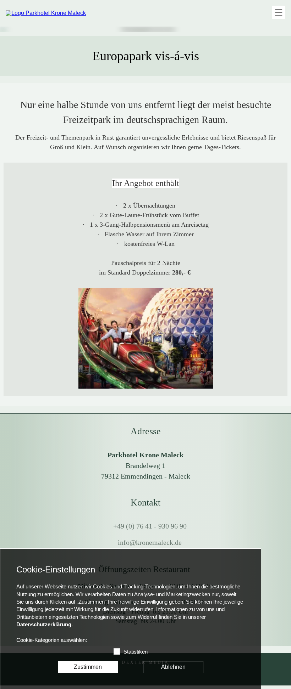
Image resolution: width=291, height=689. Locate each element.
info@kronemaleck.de (150, 542)
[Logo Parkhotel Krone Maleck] (46, 13)
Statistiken (135, 652)
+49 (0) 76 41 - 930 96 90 (150, 526)
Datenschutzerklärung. (44, 624)
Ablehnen (173, 667)
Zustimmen (88, 667)
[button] (278, 12)
